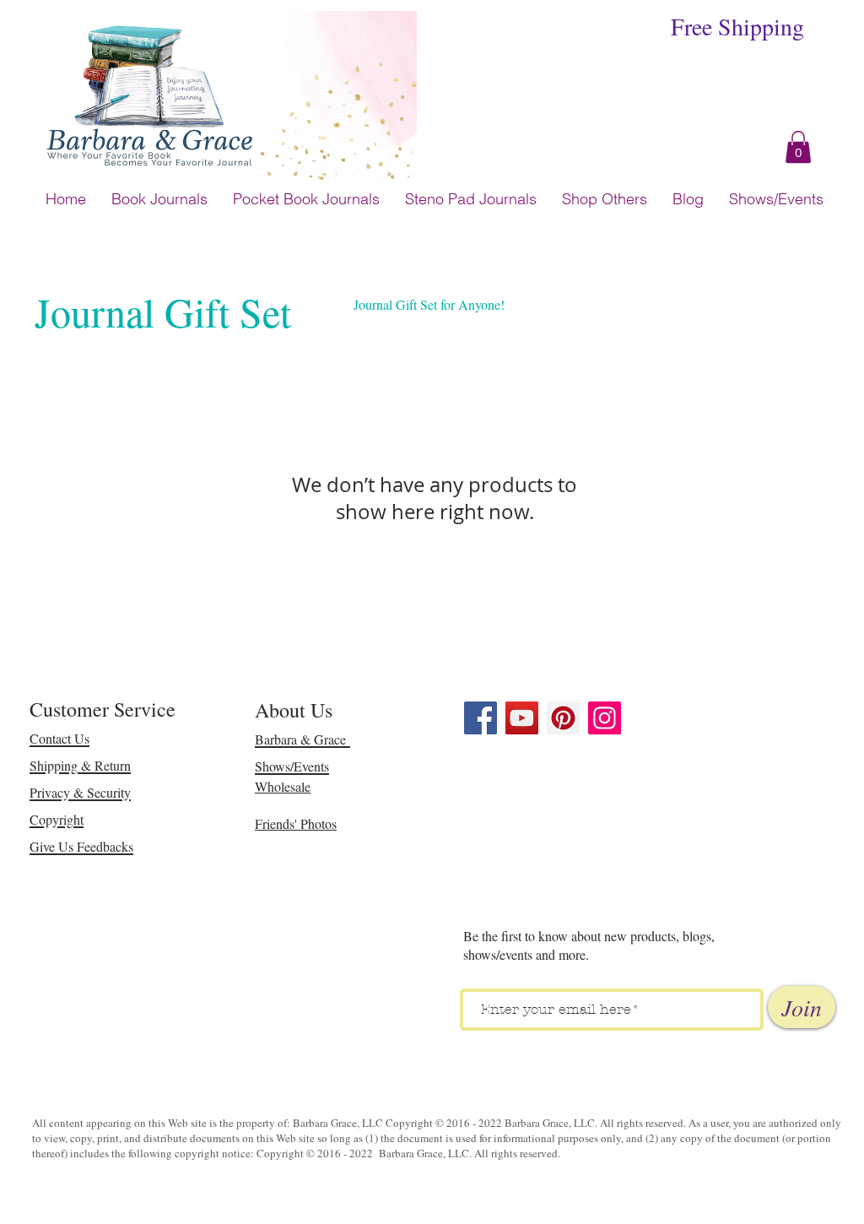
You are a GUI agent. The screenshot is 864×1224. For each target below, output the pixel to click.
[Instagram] (604, 717)
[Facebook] (480, 717)
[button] (798, 147)
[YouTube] (521, 717)
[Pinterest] (563, 717)
